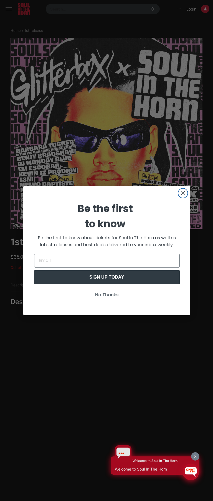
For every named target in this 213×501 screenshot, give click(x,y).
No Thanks (107, 295)
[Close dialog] (183, 193)
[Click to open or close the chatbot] (190, 472)
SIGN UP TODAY (106, 277)
